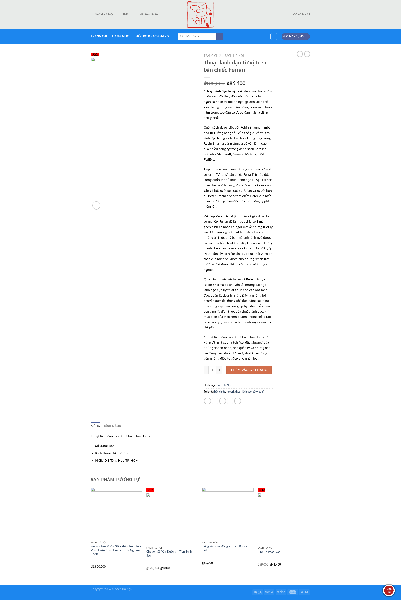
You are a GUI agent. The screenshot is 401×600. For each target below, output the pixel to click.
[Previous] (91, 532)
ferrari (230, 391)
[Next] (309, 532)
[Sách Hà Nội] (200, 14)
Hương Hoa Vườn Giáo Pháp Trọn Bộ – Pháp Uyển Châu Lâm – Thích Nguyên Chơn (116, 550)
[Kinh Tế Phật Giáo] (283, 518)
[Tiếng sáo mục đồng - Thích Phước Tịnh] (228, 513)
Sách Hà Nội (234, 55)
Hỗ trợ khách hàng (152, 36)
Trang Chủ (99, 36)
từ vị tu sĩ (258, 391)
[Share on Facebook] (207, 401)
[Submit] (219, 36)
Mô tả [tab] (95, 426)
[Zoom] (96, 205)
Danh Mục (120, 36)
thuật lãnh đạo (243, 391)
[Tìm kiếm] (273, 36)
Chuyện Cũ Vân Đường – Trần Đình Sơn (169, 553)
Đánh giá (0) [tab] (112, 426)
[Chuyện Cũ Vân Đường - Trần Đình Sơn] (172, 518)
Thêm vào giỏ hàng (249, 370)
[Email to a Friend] (222, 401)
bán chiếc (219, 391)
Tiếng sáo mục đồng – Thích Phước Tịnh (225, 548)
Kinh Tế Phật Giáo (269, 552)
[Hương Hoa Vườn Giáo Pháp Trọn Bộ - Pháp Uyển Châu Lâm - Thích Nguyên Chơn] (116, 513)
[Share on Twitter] (215, 401)
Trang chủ (212, 55)
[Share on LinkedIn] (237, 401)
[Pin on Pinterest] (230, 401)
